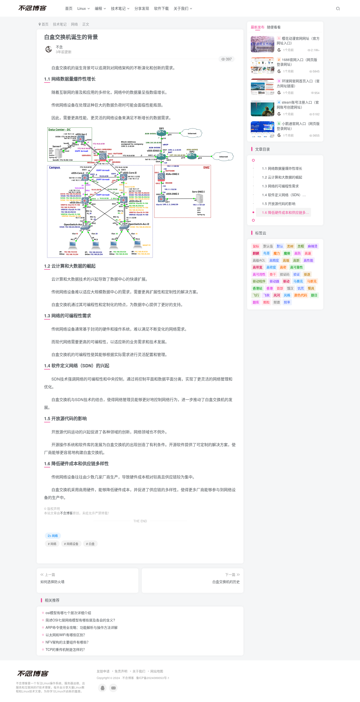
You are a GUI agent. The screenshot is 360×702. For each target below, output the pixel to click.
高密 (283, 267)
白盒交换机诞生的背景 (71, 37)
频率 (287, 302)
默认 (280, 246)
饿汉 (290, 288)
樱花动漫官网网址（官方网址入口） (298, 41)
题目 (314, 295)
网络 (74, 24)
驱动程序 (259, 281)
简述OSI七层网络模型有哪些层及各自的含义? (80, 620)
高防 (297, 253)
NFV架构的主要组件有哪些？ (68, 642)
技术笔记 (118, 8)
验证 (296, 274)
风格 (287, 295)
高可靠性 (296, 267)
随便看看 (274, 26)
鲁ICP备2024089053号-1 (152, 678)
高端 (286, 260)
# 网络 (52, 544)
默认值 (268, 246)
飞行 (256, 295)
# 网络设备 (71, 544)
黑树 (290, 246)
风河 (277, 295)
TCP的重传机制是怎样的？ (66, 649)
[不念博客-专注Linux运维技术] (33, 673)
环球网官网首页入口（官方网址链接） (298, 83)
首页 (68, 8)
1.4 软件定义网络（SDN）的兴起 (286, 194)
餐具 (311, 288)
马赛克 (298, 281)
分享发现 (141, 8)
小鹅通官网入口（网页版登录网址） (298, 126)
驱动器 (274, 281)
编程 (98, 8)
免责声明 (121, 671)
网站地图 (156, 671)
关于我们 (138, 671)
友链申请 (103, 671)
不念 (59, 46)
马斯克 (312, 281)
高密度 (271, 267)
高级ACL (259, 260)
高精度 (274, 260)
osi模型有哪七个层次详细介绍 (68, 612)
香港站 (257, 288)
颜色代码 (300, 295)
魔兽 (287, 253)
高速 (308, 253)
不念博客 (66, 513)
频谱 (277, 302)
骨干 (273, 274)
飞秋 (266, 295)
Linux (81, 8)
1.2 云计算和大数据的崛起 (282, 177)
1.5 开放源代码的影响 (278, 203)
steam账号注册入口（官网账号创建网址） (298, 104)
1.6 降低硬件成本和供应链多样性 (286, 212)
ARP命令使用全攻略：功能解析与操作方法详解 (82, 627)
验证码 (284, 274)
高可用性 (259, 274)
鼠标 (256, 246)
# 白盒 (90, 544)
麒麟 (256, 253)
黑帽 (301, 246)
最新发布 (257, 26)
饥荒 (301, 288)
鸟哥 (266, 253)
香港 (269, 288)
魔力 (277, 253)
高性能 (308, 260)
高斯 (296, 260)
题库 (256, 302)
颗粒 (266, 302)
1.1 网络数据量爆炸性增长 (282, 168)
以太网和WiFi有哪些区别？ (66, 634)
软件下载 (161, 8)
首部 (280, 288)
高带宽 (257, 267)
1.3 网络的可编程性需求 (280, 185)
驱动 (286, 281)
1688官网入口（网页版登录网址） (297, 62)
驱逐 (307, 274)
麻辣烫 (312, 246)
